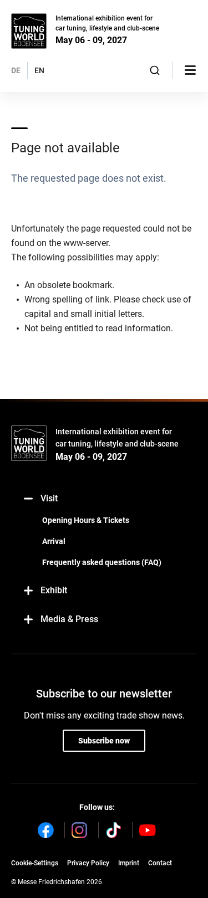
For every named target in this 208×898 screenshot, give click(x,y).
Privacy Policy (88, 863)
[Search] (155, 70)
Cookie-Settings (34, 863)
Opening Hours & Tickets (85, 520)
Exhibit (53, 590)
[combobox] (155, 70)
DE (16, 70)
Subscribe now (104, 740)
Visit (49, 498)
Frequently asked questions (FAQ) (101, 562)
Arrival (53, 541)
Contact (160, 863)
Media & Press (69, 619)
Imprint (128, 863)
